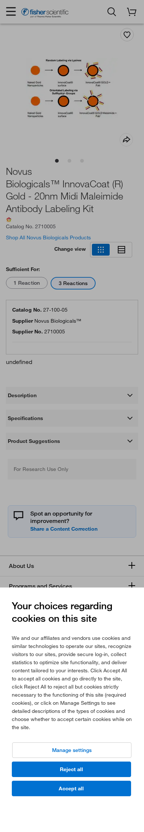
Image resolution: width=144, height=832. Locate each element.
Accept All (71, 788)
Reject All (71, 769)
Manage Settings (72, 750)
